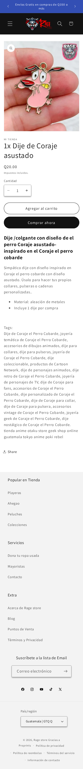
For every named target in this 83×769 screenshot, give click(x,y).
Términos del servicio (61, 753)
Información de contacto (44, 760)
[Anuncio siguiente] (75, 6)
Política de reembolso (27, 753)
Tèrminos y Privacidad (25, 639)
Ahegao (14, 503)
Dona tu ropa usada (23, 555)
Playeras (14, 492)
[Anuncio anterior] (8, 6)
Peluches (15, 514)
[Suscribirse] (65, 671)
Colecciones (17, 524)
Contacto (15, 576)
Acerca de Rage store (24, 607)
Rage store (40, 740)
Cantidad (10, 181)
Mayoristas (16, 566)
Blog (11, 618)
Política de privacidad (50, 745)
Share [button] (12, 451)
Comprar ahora (41, 222)
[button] (9, 23)
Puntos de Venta (21, 629)
